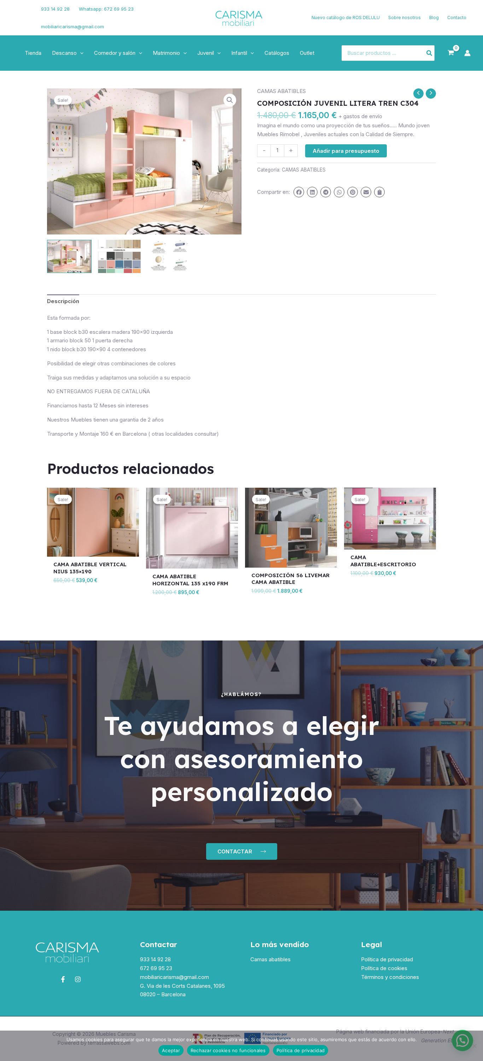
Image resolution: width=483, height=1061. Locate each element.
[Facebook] (15, 13)
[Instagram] (18, 22)
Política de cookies (384, 968)
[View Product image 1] (69, 256)
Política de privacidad (387, 959)
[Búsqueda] (429, 53)
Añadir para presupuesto (346, 150)
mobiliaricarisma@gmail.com (72, 26)
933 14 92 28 (55, 9)
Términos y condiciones (390, 977)
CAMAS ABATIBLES (281, 91)
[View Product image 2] (119, 256)
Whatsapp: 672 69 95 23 (106, 9)
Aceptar (171, 1050)
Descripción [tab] (63, 301)
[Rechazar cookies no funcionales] (474, 1045)
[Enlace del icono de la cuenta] (467, 53)
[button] (80, 53)
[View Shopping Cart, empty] (450, 53)
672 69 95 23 (156, 968)
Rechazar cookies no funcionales (228, 1050)
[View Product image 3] (169, 256)
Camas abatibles (270, 959)
